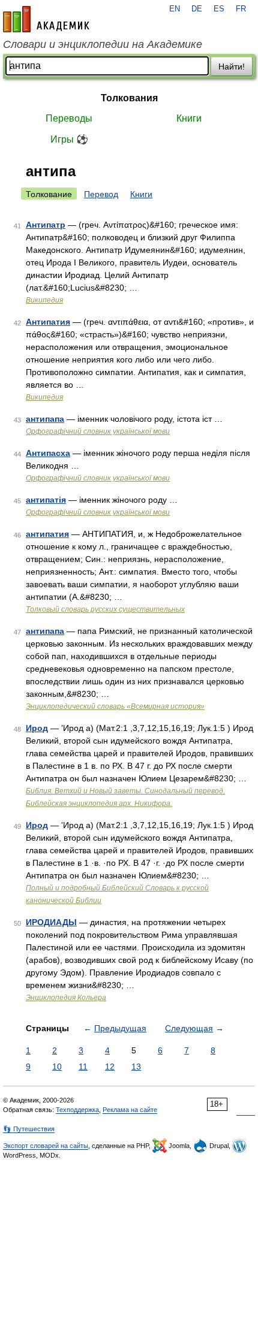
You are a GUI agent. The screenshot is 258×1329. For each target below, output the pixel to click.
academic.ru (46, 19)
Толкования (129, 98)
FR (241, 9)
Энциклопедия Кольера (66, 997)
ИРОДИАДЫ (51, 922)
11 (83, 1066)
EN (174, 9)
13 (136, 1066)
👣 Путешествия (29, 1128)
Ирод (37, 728)
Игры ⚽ (69, 139)
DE (196, 9)
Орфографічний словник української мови (98, 431)
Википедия (44, 300)
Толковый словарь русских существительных (105, 609)
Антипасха (48, 453)
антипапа (45, 419)
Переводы (69, 118)
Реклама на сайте (130, 1109)
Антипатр (45, 224)
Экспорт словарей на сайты (45, 1145)
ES (219, 9)
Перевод (101, 194)
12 (110, 1066)
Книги (189, 118)
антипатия (47, 534)
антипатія (46, 500)
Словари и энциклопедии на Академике (102, 44)
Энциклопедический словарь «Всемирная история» (115, 706)
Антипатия (48, 322)
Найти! (231, 66)
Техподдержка (77, 1109)
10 (57, 1066)
